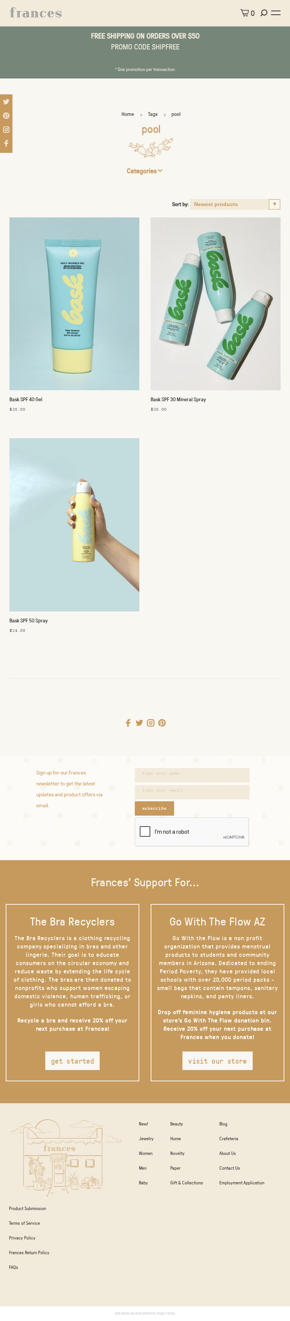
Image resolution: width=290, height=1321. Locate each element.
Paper (175, 1168)
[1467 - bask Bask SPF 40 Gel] (74, 305)
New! (143, 1124)
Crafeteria (228, 1138)
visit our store (217, 1060)
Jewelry (146, 1138)
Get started (72, 1060)
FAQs (13, 1267)
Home (128, 113)
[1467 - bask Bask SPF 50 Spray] (74, 526)
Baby (143, 1182)
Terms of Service (24, 1223)
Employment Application (241, 1182)
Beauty (176, 1124)
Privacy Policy (22, 1238)
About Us (227, 1153)
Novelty (177, 1153)
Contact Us (229, 1168)
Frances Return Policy (29, 1252)
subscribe (154, 808)
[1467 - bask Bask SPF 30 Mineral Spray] (216, 305)
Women (146, 1153)
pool (175, 113)
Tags (152, 113)
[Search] (265, 13)
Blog (223, 1124)
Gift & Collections (186, 1182)
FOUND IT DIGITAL (166, 1313)
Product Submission (27, 1208)
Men (143, 1168)
